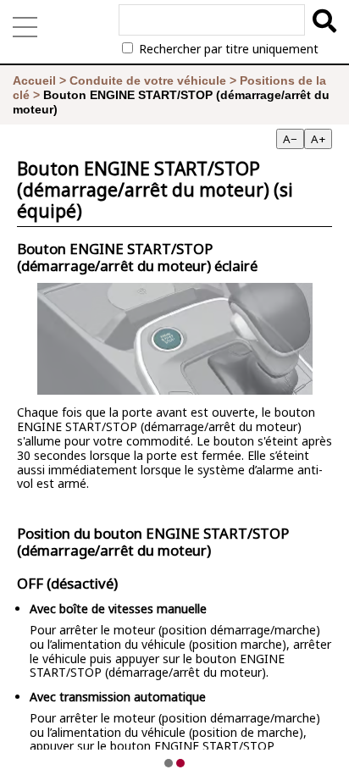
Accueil (34, 80)
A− (290, 139)
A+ (318, 139)
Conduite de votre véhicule (147, 80)
